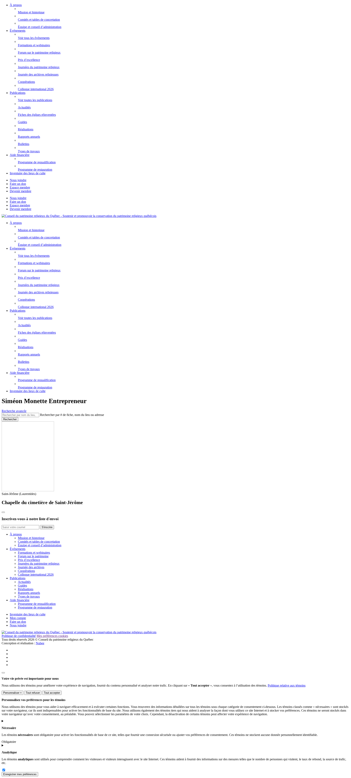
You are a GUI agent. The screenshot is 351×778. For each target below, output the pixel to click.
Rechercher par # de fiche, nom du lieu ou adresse (72, 415)
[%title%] (3, 672)
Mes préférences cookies (52, 636)
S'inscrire (47, 527)
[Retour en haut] (3, 512)
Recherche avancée (14, 411)
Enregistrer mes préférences (20, 774)
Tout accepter (52, 692)
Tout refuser (33, 692)
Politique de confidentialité (19, 636)
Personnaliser (12, 692)
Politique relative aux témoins (287, 685)
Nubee (40, 643)
